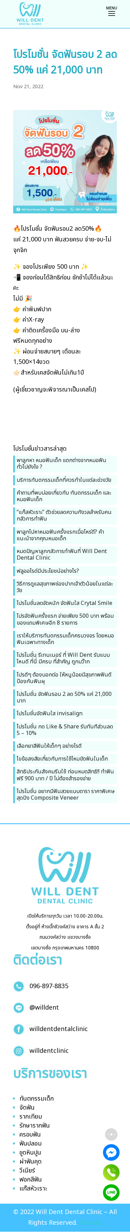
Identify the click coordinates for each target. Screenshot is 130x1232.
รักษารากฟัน (34, 1125)
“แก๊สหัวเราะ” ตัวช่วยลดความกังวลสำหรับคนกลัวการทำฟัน (64, 515)
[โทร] (111, 1172)
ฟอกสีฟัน (30, 1179)
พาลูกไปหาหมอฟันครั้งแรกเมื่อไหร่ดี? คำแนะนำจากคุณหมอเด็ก (60, 535)
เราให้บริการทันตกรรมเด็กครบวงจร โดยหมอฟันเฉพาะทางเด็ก (65, 639)
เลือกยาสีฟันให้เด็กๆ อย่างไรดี (49, 746)
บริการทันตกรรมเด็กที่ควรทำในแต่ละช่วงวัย (64, 480)
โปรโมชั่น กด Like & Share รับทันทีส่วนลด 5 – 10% (65, 730)
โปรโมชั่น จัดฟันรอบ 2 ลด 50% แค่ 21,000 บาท (64, 697)
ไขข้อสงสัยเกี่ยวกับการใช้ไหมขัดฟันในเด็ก (62, 759)
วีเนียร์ (27, 1170)
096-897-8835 (48, 986)
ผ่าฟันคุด (30, 1161)
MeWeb (90, 1223)
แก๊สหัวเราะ (33, 1188)
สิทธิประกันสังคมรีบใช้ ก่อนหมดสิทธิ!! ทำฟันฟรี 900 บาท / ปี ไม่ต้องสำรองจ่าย (65, 774)
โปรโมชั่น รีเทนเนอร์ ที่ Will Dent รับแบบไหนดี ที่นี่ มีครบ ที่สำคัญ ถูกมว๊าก (63, 658)
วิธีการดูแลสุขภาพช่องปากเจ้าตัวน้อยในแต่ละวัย (65, 587)
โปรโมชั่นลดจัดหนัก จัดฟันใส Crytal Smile (64, 603)
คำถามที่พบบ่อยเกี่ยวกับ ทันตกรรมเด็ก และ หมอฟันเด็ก (64, 496)
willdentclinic (49, 1051)
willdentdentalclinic (58, 1029)
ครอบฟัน (30, 1134)
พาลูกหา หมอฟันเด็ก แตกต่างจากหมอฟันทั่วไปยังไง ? (61, 463)
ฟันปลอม (30, 1143)
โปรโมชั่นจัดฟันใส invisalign (50, 713)
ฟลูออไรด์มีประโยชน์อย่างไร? (48, 571)
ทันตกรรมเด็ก (36, 1098)
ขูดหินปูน (30, 1152)
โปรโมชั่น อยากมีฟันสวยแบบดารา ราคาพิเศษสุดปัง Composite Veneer (66, 794)
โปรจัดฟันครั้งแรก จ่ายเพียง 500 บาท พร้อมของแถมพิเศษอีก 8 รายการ (65, 619)
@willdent (44, 1007)
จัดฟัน (27, 1107)
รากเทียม (30, 1116)
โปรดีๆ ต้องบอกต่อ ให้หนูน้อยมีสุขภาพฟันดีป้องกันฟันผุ (64, 678)
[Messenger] (111, 1152)
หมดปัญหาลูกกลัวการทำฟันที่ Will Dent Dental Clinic (62, 554)
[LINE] (111, 1192)
